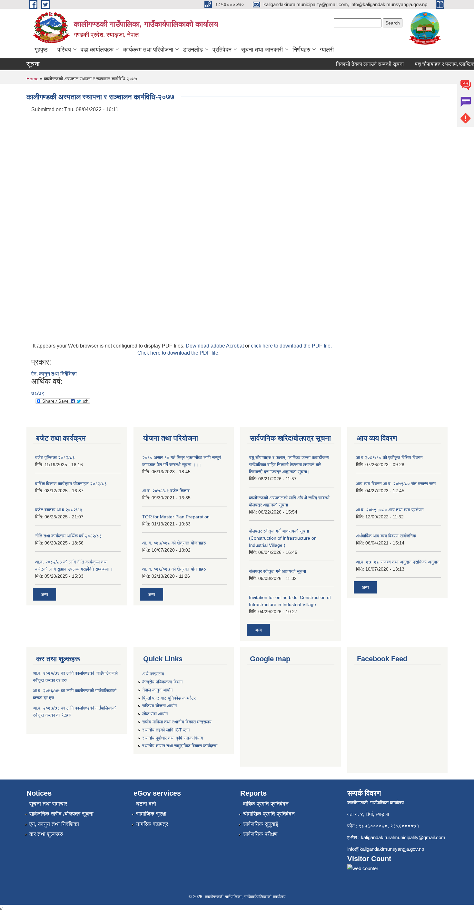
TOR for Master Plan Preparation (176, 516)
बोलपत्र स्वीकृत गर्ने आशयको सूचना (277, 571)
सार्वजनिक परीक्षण (260, 834)
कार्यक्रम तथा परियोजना (148, 49)
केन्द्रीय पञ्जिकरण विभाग (162, 681)
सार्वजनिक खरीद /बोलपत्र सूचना (61, 814)
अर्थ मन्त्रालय (153, 673)
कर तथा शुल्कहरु (46, 834)
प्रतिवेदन (222, 49)
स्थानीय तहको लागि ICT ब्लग (166, 729)
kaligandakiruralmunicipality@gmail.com (403, 837)
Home (32, 78)
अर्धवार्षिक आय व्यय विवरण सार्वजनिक (386, 535)
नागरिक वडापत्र (152, 824)
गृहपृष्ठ (41, 49)
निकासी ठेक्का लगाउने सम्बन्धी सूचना (363, 64)
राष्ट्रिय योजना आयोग (159, 705)
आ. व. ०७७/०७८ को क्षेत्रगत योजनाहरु (174, 542)
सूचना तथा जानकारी (262, 49)
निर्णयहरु (301, 49)
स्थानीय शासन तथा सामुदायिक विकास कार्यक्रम (179, 745)
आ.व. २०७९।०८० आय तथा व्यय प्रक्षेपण (390, 509)
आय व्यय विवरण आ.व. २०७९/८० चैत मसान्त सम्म (396, 483)
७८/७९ (37, 393)
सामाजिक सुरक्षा (151, 814)
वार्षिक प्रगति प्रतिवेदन (266, 804)
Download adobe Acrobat (215, 345)
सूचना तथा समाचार (48, 804)
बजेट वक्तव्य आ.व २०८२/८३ (58, 509)
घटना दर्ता (146, 804)
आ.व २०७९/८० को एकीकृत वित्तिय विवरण (389, 457)
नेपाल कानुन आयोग (157, 689)
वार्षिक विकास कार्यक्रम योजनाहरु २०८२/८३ (71, 483)
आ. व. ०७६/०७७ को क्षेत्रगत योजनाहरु (174, 569)
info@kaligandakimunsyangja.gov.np (385, 849)
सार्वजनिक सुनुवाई (260, 824)
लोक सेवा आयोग (155, 713)
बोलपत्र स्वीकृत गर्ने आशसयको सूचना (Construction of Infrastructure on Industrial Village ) (283, 538)
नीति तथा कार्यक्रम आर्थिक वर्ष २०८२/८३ (68, 535)
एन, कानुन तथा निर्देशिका (54, 824)
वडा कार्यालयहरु (97, 49)
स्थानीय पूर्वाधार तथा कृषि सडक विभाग (172, 737)
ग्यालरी (327, 49)
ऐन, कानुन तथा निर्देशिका (54, 374)
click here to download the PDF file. (291, 345)
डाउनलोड (193, 49)
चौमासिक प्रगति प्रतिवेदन (269, 814)
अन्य (44, 594)
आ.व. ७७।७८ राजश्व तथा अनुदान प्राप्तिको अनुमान (397, 561)
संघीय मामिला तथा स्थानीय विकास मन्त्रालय (177, 721)
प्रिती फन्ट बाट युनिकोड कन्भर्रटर (169, 698)
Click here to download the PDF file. (178, 353)
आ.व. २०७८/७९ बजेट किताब (166, 490)
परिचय (64, 49)
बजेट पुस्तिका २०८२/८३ (55, 457)
